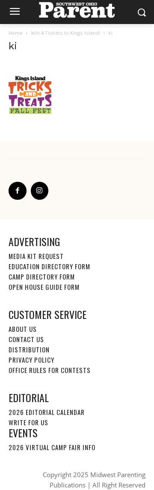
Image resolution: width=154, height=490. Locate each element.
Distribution (29, 349)
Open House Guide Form (44, 287)
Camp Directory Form (42, 276)
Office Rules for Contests (50, 370)
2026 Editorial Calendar (47, 412)
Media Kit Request (36, 256)
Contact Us (26, 339)
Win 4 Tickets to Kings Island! (65, 33)
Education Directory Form (49, 266)
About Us (23, 329)
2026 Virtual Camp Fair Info (52, 447)
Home (16, 33)
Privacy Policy (31, 359)
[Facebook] (18, 191)
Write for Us (28, 422)
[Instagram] (40, 191)
